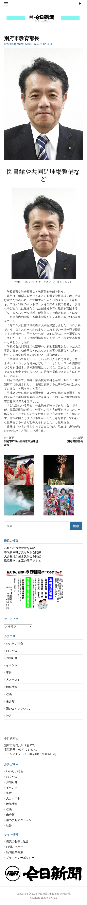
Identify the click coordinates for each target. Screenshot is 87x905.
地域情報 (11, 687)
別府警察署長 (75, 439)
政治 (9, 694)
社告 (9, 715)
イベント (11, 665)
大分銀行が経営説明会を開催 (22, 556)
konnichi (18, 43)
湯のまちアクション (19, 708)
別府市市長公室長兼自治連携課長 (21, 441)
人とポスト (13, 679)
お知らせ (11, 658)
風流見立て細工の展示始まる (22, 560)
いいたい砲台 (14, 643)
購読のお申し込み (17, 841)
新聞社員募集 (14, 852)
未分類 (10, 701)
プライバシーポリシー (20, 857)
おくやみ (11, 650)
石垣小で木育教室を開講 (19, 548)
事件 (9, 672)
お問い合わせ (14, 846)
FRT (54, 897)
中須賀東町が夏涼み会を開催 (22, 552)
